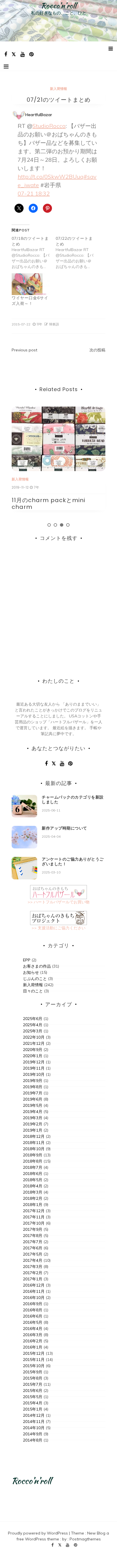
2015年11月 (34, 1359)
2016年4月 (32, 1328)
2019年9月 (32, 1080)
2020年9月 (32, 1049)
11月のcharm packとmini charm (48, 503)
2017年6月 (32, 1247)
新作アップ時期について (64, 828)
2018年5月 (32, 1179)
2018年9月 (32, 1155)
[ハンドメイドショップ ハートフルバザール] (58, 891)
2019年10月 (34, 1074)
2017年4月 (32, 1260)
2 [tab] (55, 525)
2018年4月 (32, 1186)
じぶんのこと (35, 978)
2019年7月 (32, 1093)
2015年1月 (32, 1409)
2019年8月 (32, 1086)
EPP (26, 960)
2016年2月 (32, 1340)
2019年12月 (34, 1062)
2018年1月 (32, 1204)
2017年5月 (32, 1254)
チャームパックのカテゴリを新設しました (73, 799)
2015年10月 (34, 1365)
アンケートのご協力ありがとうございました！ (73, 861)
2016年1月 (32, 1347)
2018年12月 (34, 1136)
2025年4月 (32, 1024)
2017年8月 (32, 1235)
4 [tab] (68, 525)
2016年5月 (32, 1322)
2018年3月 (32, 1192)
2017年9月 (32, 1229)
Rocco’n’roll (58, 5)
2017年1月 (32, 1278)
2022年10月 (34, 1037)
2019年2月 (32, 1124)
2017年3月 (32, 1266)
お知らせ (31, 972)
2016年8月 (32, 1309)
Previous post (24, 349)
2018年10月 (34, 1148)
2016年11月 (34, 1291)
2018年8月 (32, 1161)
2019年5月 (32, 1105)
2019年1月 (32, 1130)
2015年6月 (32, 1390)
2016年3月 (32, 1334)
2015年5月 (32, 1396)
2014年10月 (34, 1427)
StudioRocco (49, 125)
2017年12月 (34, 1210)
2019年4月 (32, 1111)
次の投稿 (97, 349)
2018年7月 (32, 1167)
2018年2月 (32, 1198)
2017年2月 (32, 1272)
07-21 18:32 (34, 193)
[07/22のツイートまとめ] (78, 252)
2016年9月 (32, 1303)
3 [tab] (61, 525)
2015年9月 (32, 1371)
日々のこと (33, 991)
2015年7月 (32, 1384)
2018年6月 (32, 1173)
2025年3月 (32, 1031)
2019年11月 (34, 1068)
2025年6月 (32, 1018)
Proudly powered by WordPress (38, 1533)
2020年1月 (32, 1055)
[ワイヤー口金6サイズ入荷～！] (31, 284)
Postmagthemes (85, 1539)
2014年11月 (34, 1421)
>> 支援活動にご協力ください (58, 927)
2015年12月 (34, 1353)
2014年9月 (32, 1433)
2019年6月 (32, 1099)
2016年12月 (34, 1285)
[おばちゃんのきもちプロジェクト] (58, 917)
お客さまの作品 (37, 966)
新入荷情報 (58, 89)
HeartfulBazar (38, 114)
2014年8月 (32, 1440)
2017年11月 (34, 1216)
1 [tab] (49, 525)
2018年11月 (34, 1142)
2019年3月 (32, 1117)
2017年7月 (32, 1241)
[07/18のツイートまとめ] (34, 252)
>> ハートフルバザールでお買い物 (58, 901)
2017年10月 (34, 1223)
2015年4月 (32, 1402)
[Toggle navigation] (6, 66)
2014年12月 (34, 1415)
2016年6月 (32, 1316)
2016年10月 (34, 1297)
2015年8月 (32, 1378)
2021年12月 (34, 1043)
